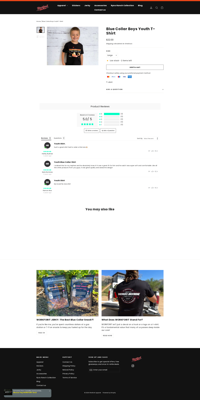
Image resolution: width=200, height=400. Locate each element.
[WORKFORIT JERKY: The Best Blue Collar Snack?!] (67, 293)
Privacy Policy (68, 373)
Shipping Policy (68, 366)
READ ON (41, 333)
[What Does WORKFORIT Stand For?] (133, 293)
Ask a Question (109, 130)
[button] (111, 114)
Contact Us (67, 362)
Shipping (109, 44)
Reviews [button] (44, 138)
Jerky (87, 5)
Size (108, 51)
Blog (140, 5)
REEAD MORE (107, 336)
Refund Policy (68, 370)
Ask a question (114, 89)
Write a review (93, 130)
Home (38, 21)
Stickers (76, 5)
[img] (47, 151)
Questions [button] (58, 138)
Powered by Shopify (109, 393)
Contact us (100, 10)
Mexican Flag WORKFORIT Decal (25, 392)
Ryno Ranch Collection (122, 5)
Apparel (61, 5)
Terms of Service (69, 377)
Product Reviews (100, 106)
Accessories (100, 5)
